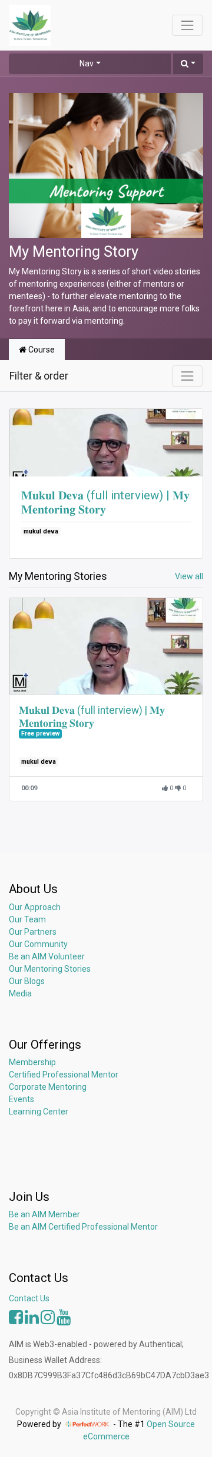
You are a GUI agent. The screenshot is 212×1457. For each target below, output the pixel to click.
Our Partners (33, 931)
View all (189, 576)
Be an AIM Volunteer (47, 956)
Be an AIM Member (44, 1214)
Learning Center (38, 1111)
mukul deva (41, 531)
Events (21, 1099)
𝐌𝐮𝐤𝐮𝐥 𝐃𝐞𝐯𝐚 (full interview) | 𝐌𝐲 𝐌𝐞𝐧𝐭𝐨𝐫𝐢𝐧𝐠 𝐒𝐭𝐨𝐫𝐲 (105, 502)
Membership (32, 1062)
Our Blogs (27, 981)
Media (20, 993)
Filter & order (38, 376)
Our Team (27, 919)
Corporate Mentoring (48, 1087)
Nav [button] (87, 63)
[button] (188, 63)
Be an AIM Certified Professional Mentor (83, 1226)
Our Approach (35, 907)
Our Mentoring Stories (50, 968)
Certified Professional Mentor (63, 1074)
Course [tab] (40, 349)
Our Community (38, 944)
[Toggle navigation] (187, 376)
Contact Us (29, 1298)
